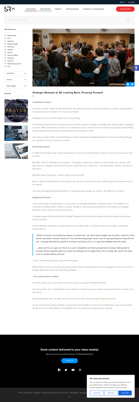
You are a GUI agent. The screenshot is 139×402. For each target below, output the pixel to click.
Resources (72, 9)
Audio (9, 52)
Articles (10, 41)
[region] (111, 386)
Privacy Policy (64, 393)
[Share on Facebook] (128, 84)
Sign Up (70, 361)
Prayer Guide (12, 44)
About (58, 9)
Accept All (125, 393)
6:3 (8, 66)
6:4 (8, 38)
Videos (10, 50)
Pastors (31, 9)
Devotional (11, 35)
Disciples (45, 9)
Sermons (10, 47)
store (122, 2)
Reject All (111, 393)
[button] (136, 68)
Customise (96, 393)
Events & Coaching (93, 9)
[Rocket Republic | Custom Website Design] (69, 397)
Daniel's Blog (12, 55)
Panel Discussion (14, 64)
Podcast (10, 58)
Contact (131, 2)
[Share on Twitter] (132, 84)
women (10, 61)
